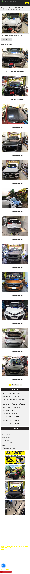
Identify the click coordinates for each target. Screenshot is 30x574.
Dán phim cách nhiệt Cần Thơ (15, 127)
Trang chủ (3, 8)
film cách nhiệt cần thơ (11, 563)
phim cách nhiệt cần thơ (9, 565)
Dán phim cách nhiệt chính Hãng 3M (15, 71)
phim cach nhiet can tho (21, 565)
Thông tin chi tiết (6, 39)
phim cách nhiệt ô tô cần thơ (8, 566)
